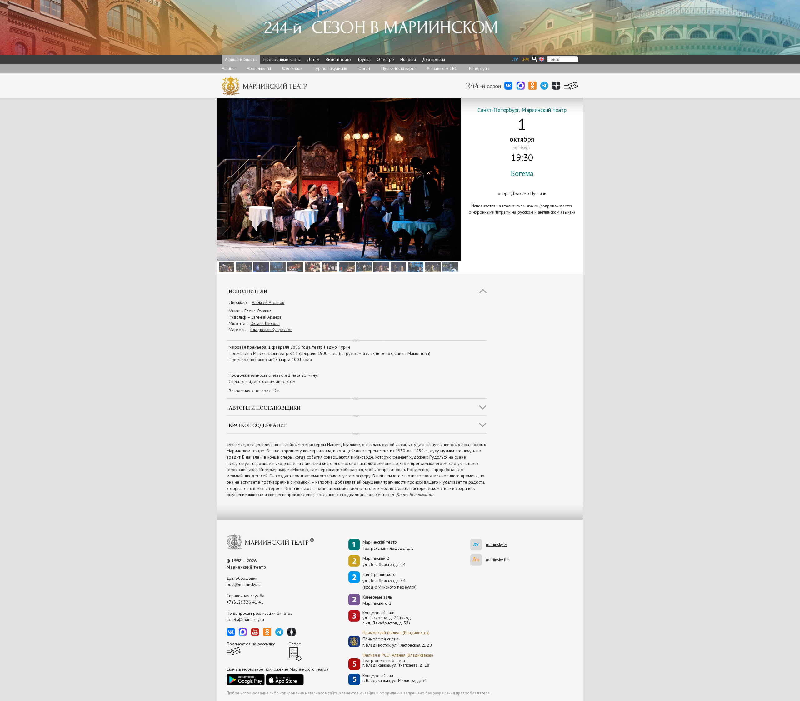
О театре (385, 59)
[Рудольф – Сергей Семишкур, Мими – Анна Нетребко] (260, 267)
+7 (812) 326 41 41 (245, 602)
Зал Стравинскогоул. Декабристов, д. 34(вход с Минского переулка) (389, 581)
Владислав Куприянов (271, 329)
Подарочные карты (282, 59)
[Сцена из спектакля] (294, 267)
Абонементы (259, 68)
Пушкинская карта (398, 68)
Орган (364, 68)
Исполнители (248, 291)
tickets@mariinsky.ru (245, 619)
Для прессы (433, 59)
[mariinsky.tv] (478, 544)
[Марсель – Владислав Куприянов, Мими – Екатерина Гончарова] (397, 267)
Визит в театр (338, 59)
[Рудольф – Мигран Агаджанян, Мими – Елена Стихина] (380, 267)
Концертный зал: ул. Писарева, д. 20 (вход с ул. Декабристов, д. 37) (386, 618)
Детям (313, 59)
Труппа (364, 59)
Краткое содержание (258, 425)
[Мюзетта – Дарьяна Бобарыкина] (329, 267)
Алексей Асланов (268, 302)
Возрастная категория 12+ (254, 391)
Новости (408, 59)
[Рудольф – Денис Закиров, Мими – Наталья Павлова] (414, 267)
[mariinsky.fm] (478, 560)
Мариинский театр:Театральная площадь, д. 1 (387, 545)
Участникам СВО (442, 68)
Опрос (294, 644)
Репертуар (479, 68)
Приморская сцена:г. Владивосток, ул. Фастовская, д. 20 (390, 642)
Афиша (229, 68)
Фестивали (292, 68)
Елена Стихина (258, 311)
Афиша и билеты (241, 59)
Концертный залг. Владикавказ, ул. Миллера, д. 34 (394, 678)
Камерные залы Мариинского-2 (377, 600)
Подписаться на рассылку (251, 644)
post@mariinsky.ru (244, 584)
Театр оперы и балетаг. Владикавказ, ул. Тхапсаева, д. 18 (395, 663)
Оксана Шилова (265, 323)
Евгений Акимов (266, 317)
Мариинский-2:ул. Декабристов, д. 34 (384, 561)
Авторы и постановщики (265, 407)
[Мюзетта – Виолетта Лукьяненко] (311, 267)
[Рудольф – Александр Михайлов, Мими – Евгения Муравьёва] (277, 267)
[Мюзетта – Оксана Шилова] (363, 267)
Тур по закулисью (330, 68)
